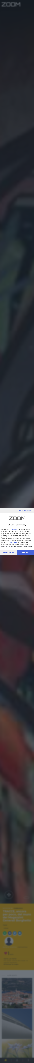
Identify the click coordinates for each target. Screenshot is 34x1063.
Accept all (25, 552)
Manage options (8, 552)
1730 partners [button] (13, 529)
